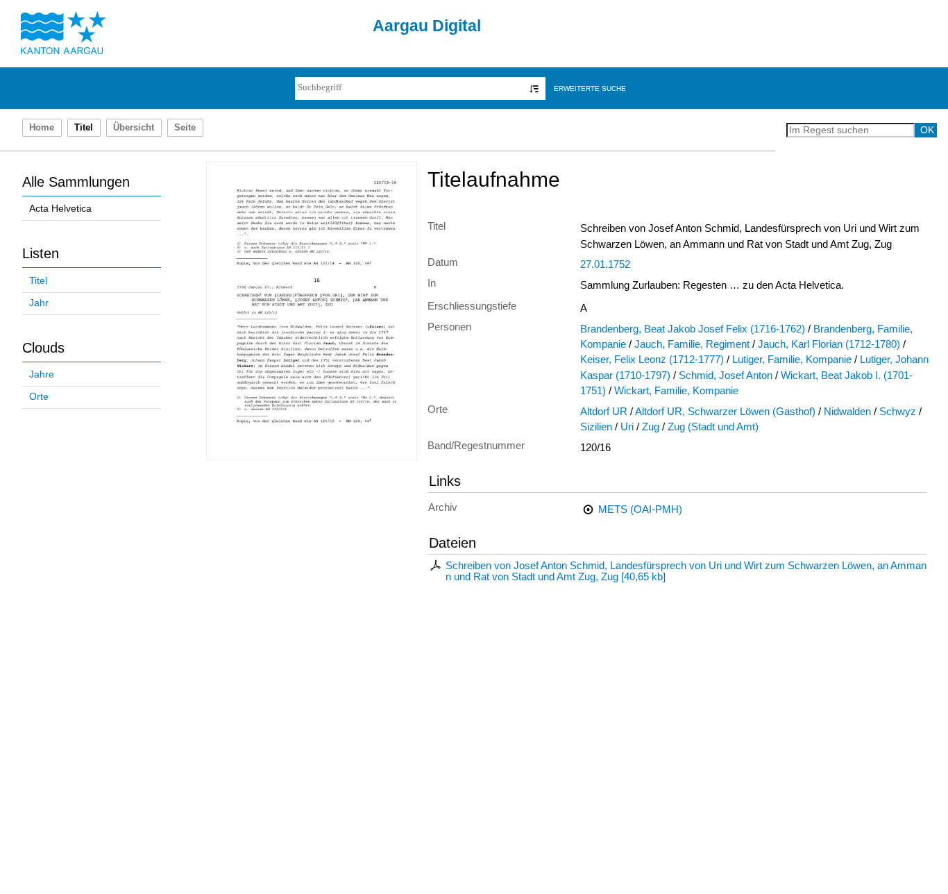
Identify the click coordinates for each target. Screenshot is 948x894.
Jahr (39, 303)
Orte (39, 396)
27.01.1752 (605, 264)
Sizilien (596, 426)
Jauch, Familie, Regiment (692, 344)
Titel (38, 281)
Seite (185, 128)
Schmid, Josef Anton (725, 375)
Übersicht (133, 128)
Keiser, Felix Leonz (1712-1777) (652, 359)
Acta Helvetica (60, 208)
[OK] (534, 88)
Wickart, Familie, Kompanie (676, 390)
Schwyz (897, 411)
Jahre (41, 374)
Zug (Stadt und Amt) (713, 426)
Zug (650, 426)
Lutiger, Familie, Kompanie (792, 359)
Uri (627, 426)
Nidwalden (847, 411)
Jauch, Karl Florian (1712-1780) (829, 344)
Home (41, 128)
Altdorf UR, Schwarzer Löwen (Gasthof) (725, 411)
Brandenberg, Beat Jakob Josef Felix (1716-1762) (692, 329)
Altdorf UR (603, 411)
